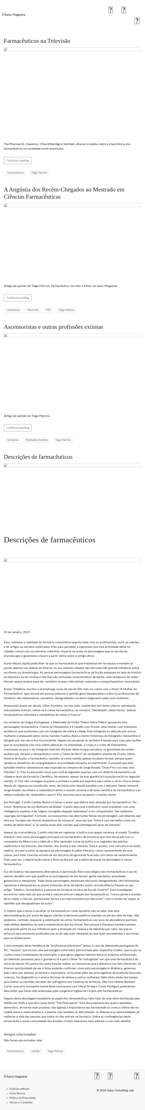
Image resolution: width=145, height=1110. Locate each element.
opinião (35, 1051)
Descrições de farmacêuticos (38, 456)
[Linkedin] (137, 21)
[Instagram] (123, 10)
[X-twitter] (137, 10)
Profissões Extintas (37, 440)
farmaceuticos (15, 172)
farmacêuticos (15, 1051)
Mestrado (33, 310)
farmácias (12, 440)
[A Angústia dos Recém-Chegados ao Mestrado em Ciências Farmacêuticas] (72, 241)
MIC (48, 310)
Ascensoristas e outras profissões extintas (53, 326)
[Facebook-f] (110, 10)
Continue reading (17, 160)
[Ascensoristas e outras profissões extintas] (72, 371)
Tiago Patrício (39, 172)
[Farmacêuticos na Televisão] (72, 93)
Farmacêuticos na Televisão (37, 40)
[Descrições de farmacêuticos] (72, 497)
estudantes (13, 310)
